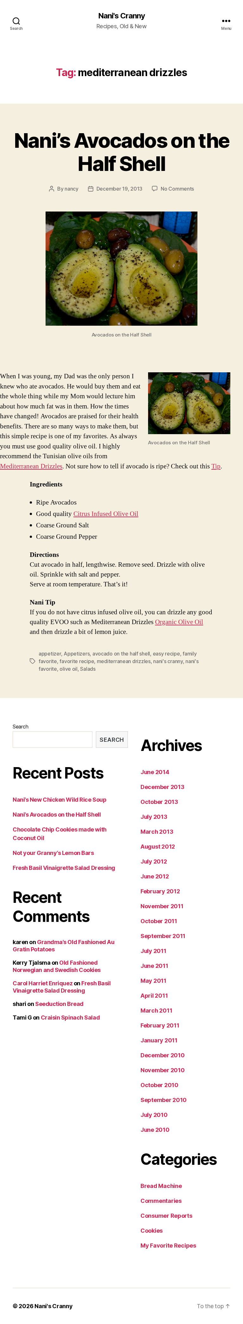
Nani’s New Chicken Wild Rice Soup (59, 799)
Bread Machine (161, 1186)
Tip (216, 466)
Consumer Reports (166, 1215)
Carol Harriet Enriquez (42, 983)
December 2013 (162, 787)
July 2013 (153, 816)
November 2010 (162, 1070)
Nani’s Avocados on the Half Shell (121, 152)
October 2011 (158, 921)
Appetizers (77, 653)
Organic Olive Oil (179, 622)
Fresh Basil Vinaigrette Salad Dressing (64, 867)
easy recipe (166, 653)
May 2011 (153, 980)
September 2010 (163, 1100)
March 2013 (156, 831)
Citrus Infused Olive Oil (105, 514)
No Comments (177, 189)
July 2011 (153, 951)
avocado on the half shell (121, 653)
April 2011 (154, 995)
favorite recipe (76, 661)
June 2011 (154, 965)
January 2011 (159, 1040)
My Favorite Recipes (168, 1245)
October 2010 (159, 1085)
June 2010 (155, 1129)
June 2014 (154, 772)
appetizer (50, 653)
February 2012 (160, 891)
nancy (71, 189)
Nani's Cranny (121, 16)
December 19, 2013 (119, 189)
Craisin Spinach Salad (70, 1017)
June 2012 (154, 876)
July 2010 (154, 1115)
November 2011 (162, 906)
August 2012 (157, 846)
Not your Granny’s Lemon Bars (53, 853)
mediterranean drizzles (124, 661)
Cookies (151, 1230)
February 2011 (159, 1025)
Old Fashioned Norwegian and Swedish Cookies (57, 966)
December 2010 (162, 1055)
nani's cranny (168, 661)
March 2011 (156, 1010)
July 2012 (153, 861)
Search (20, 726)
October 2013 (159, 802)
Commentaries (161, 1200)
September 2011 (162, 936)
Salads (87, 669)
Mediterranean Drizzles (31, 466)
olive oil (68, 669)
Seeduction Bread (59, 1004)
